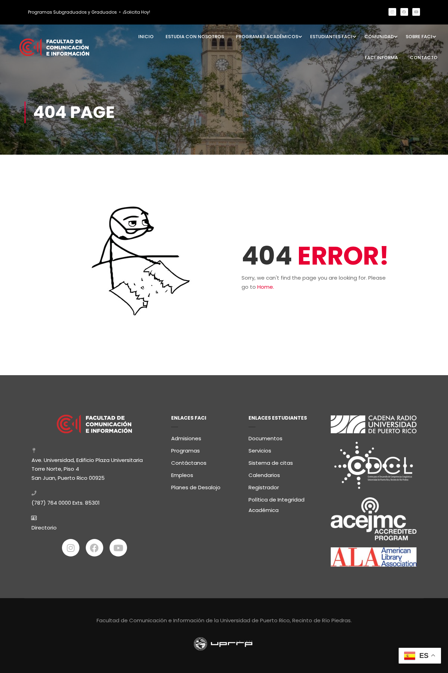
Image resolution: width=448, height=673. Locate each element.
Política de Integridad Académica (276, 505)
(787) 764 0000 (51, 502)
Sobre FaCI (419, 36)
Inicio (146, 36)
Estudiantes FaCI (331, 36)
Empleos (182, 475)
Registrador (263, 487)
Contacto (424, 57)
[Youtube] (416, 12)
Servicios (259, 450)
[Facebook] (404, 12)
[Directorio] (33, 518)
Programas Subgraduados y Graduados (72, 12)
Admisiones (186, 438)
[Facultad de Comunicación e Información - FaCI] (54, 47)
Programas (185, 450)
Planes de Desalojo (195, 487)
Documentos (265, 438)
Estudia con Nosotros (195, 36)
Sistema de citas (270, 463)
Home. (265, 286)
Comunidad (379, 36)
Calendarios (264, 475)
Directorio (44, 527)
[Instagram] (392, 12)
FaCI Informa (381, 57)
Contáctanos (188, 463)
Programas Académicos (267, 36)
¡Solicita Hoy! (136, 12)
